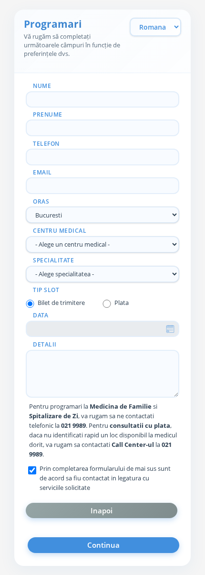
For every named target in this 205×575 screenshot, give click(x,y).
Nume (42, 86)
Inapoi (102, 510)
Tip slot (46, 290)
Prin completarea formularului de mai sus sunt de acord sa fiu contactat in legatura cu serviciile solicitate (105, 478)
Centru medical (59, 231)
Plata (121, 302)
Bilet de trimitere (61, 302)
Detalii (45, 344)
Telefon (46, 144)
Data (40, 315)
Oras (41, 201)
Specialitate (53, 260)
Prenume (47, 114)
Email (42, 172)
